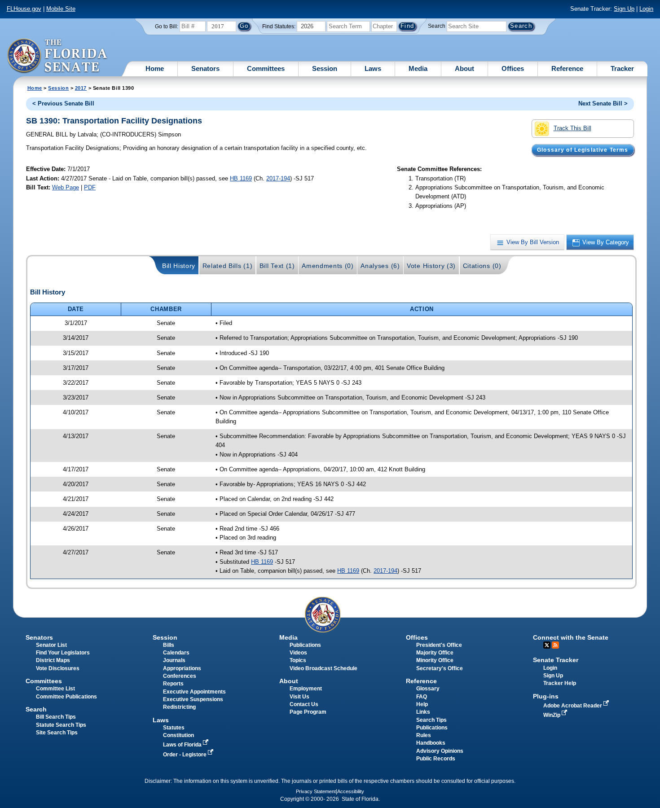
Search (436, 26)
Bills (168, 645)
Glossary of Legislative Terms (582, 150)
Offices (513, 68)
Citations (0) (482, 265)
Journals (174, 660)
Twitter (546, 645)
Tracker (622, 68)
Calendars (176, 652)
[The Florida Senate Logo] (57, 56)
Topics (298, 660)
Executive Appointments (194, 691)
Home (154, 68)
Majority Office (434, 652)
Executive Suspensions (193, 699)
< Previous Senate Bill (63, 103)
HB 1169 (241, 178)
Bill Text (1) (277, 265)
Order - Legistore (185, 754)
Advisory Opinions (439, 751)
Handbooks (430, 743)
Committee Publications (66, 696)
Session (324, 68)
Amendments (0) (328, 265)
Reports (173, 683)
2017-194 (278, 178)
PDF (90, 187)
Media (418, 68)
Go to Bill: (166, 26)
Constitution (178, 735)
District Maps (53, 660)
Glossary (428, 688)
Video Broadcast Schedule (323, 668)
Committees (266, 68)
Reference (567, 68)
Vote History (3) (431, 265)
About (464, 68)
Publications (305, 645)
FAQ (421, 696)
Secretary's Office (439, 668)
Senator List (51, 645)
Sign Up (624, 8)
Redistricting (179, 707)
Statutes (174, 727)
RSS (555, 645)
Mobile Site (60, 8)
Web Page (65, 187)
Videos (298, 652)
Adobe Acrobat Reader (573, 705)
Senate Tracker (555, 659)
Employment (306, 688)
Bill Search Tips (56, 717)
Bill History (178, 265)
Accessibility (350, 791)
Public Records (435, 758)
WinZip (552, 715)
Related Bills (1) (227, 265)
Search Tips (431, 720)
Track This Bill (572, 128)
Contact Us (304, 704)
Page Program (308, 712)
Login (646, 8)
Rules (423, 735)
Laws (373, 68)
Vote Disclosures (57, 668)
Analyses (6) (380, 265)
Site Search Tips (57, 732)
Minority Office (434, 660)
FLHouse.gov (24, 8)
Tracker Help (559, 683)
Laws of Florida (183, 744)
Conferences (179, 676)
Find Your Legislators (63, 652)
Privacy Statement (316, 791)
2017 (81, 88)
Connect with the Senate (570, 637)
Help (422, 704)
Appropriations (182, 668)
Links (423, 712)
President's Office (439, 645)
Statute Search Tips (61, 725)
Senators (205, 68)
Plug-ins (546, 696)
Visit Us (299, 696)
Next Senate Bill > (603, 103)
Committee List (55, 688)
